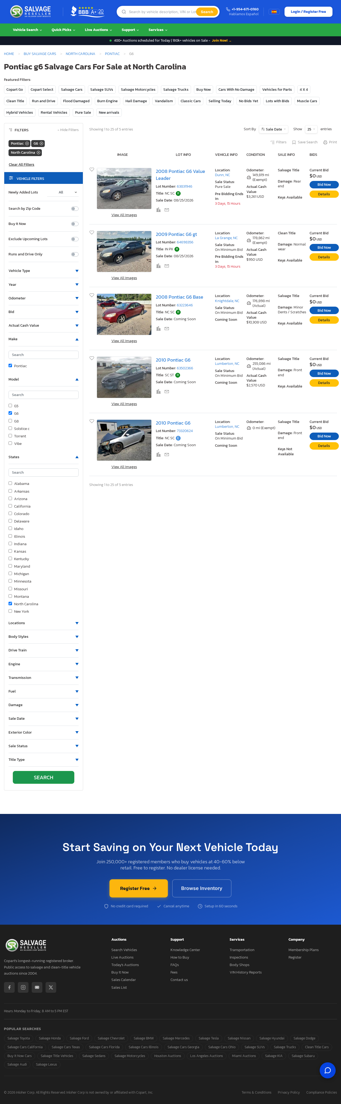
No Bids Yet (248, 101)
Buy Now (203, 89)
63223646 (185, 305)
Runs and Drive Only (25, 254)
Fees (173, 972)
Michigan (21, 574)
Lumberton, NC (227, 363)
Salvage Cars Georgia (183, 1047)
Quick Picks (62, 30)
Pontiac (112, 53)
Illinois (19, 536)
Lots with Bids (277, 101)
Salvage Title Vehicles (57, 1055)
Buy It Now (17, 223)
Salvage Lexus (46, 1064)
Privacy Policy (289, 1092)
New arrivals (109, 112)
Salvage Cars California (25, 1047)
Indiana (20, 544)
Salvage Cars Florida (104, 1047)
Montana (21, 596)
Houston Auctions (167, 1055)
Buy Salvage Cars (40, 53)
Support (129, 30)
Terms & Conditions (256, 1092)
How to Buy (179, 957)
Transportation (242, 950)
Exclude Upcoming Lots (28, 239)
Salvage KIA (274, 1055)
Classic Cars (191, 101)
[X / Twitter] (51, 987)
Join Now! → (222, 40)
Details (324, 194)
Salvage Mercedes (176, 1038)
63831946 (184, 186)
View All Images (124, 215)
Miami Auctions (244, 1055)
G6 (16, 413)
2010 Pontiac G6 (173, 360)
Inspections (239, 957)
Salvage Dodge (304, 1038)
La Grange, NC (226, 238)
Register (295, 957)
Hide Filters (68, 130)
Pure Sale (83, 112)
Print (333, 142)
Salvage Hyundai (272, 1038)
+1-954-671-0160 (245, 9)
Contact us (179, 980)
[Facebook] (9, 987)
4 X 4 (304, 89)
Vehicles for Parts (277, 89)
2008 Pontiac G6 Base (179, 297)
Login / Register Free (308, 11)
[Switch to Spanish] (274, 12)
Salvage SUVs (101, 89)
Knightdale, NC (227, 301)
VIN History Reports (246, 972)
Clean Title (15, 101)
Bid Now (324, 184)
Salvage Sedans (93, 1055)
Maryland (22, 566)
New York (21, 611)
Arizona (20, 499)
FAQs (174, 965)
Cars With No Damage (236, 89)
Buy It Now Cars (19, 1055)
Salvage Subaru (303, 1055)
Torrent (20, 436)
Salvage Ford (79, 1038)
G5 (16, 406)
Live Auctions (97, 30)
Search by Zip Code (24, 208)
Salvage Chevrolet (111, 1038)
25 (309, 129)
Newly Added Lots (23, 192)
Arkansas (21, 491)
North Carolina (80, 53)
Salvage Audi (17, 1064)
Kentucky (21, 559)
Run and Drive (43, 101)
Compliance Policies (321, 1092)
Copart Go (14, 89)
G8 (16, 421)
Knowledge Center (185, 950)
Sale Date (274, 129)
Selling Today (220, 101)
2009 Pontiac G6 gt (176, 234)
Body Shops (239, 965)
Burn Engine (107, 101)
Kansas (20, 551)
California (22, 506)
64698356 (185, 242)
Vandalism (164, 101)
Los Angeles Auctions (206, 1055)
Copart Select (42, 89)
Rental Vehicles (54, 112)
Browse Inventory (201, 888)
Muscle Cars (307, 101)
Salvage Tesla (209, 1038)
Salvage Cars (72, 89)
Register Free (135, 888)
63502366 (185, 368)
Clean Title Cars (317, 1047)
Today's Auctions (125, 965)
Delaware (21, 521)
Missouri (21, 589)
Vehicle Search (26, 30)
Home (9, 53)
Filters (281, 142)
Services (156, 30)
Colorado (21, 514)
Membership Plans (304, 950)
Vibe (18, 443)
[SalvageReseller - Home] (31, 12)
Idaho (18, 529)
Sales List (119, 987)
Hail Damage (136, 101)
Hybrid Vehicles (19, 112)
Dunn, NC (222, 175)
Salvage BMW (144, 1038)
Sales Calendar (123, 980)
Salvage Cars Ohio (222, 1047)
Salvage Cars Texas (66, 1047)
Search (207, 12)
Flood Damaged (76, 101)
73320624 (185, 431)
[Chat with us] (328, 1070)
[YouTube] (37, 987)
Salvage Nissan (239, 1038)
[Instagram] (23, 987)
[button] (44, 270)
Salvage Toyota (18, 1038)
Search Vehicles (124, 950)
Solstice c (21, 428)
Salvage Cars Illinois (144, 1047)
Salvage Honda (50, 1038)
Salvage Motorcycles (138, 89)
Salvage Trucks (176, 89)
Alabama (21, 483)
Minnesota (22, 581)
